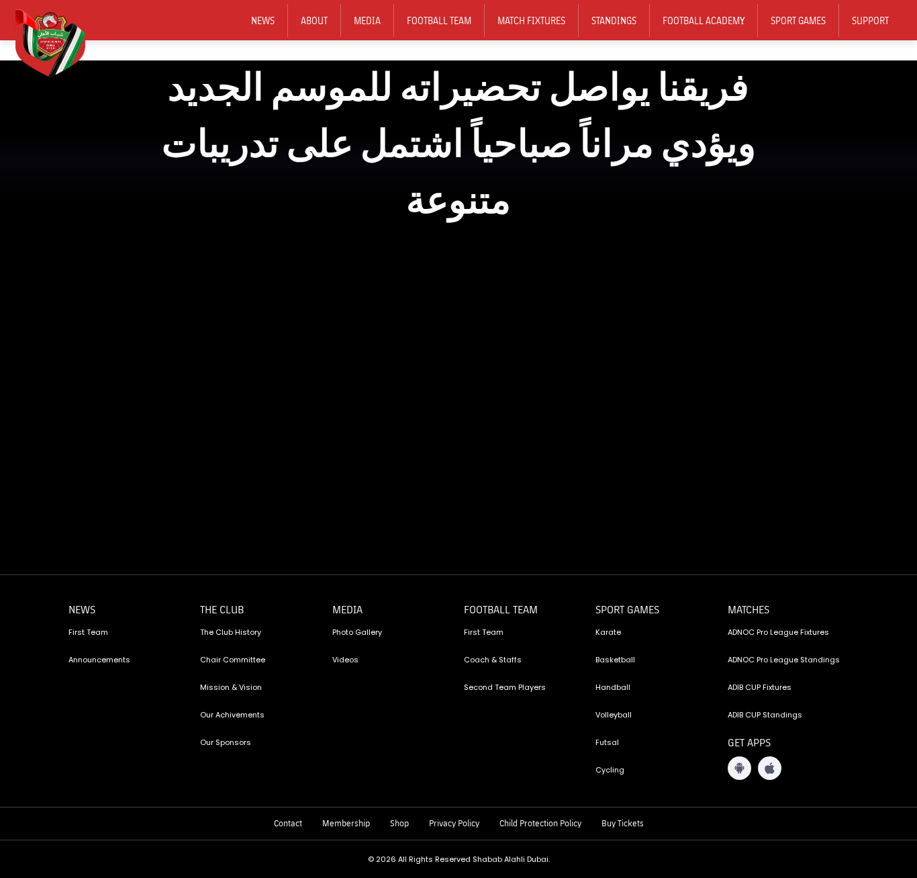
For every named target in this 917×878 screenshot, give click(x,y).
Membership (346, 823)
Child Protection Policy (540, 823)
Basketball (615, 659)
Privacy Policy (454, 823)
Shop (399, 823)
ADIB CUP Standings (765, 714)
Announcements (99, 659)
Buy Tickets (622, 823)
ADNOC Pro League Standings (784, 659)
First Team (88, 632)
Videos (345, 659)
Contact (288, 823)
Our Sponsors (225, 742)
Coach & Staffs (493, 659)
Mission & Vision (231, 687)
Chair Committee (232, 659)
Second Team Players (505, 687)
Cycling (609, 769)
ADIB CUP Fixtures (759, 687)
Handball (612, 687)
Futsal (607, 742)
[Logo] (59, 41)
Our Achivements (232, 714)
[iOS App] (769, 768)
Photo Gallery (357, 632)
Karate (608, 632)
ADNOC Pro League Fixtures (778, 632)
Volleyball (613, 714)
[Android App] (739, 768)
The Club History (230, 632)
